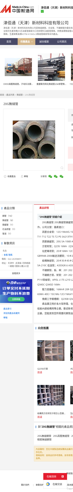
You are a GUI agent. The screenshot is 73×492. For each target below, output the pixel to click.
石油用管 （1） (9, 229)
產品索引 (7, 308)
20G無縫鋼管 (44, 435)
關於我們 (25, 484)
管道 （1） (7, 233)
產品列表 (10, 94)
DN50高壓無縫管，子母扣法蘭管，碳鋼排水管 (24, 84)
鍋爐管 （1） (8, 224)
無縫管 (20, 94)
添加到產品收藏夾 (11, 313)
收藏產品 (11, 176)
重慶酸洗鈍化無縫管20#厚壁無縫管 (52, 84)
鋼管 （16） (7, 215)
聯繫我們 (40, 484)
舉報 (26, 176)
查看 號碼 (8, 254)
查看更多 (16, 273)
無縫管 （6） (8, 220)
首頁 (2, 94)
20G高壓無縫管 (61, 435)
